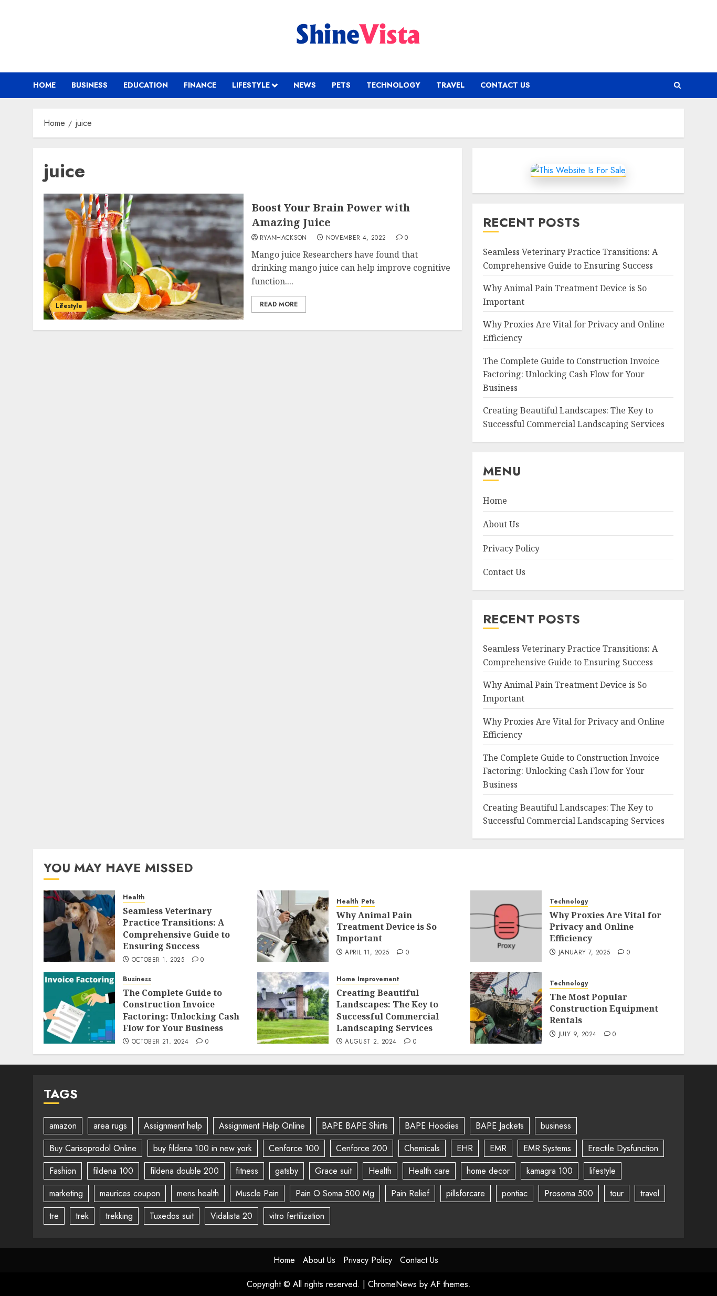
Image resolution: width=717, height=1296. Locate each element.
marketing (66, 1193)
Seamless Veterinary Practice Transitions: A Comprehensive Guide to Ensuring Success (176, 928)
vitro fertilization (296, 1216)
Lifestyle (251, 85)
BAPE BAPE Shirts (355, 1126)
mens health (198, 1193)
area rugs (110, 1126)
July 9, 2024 (577, 1035)
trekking (119, 1216)
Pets (341, 85)
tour (617, 1193)
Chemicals (422, 1148)
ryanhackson (283, 238)
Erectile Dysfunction (623, 1148)
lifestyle (602, 1171)
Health (134, 897)
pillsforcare (465, 1193)
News (304, 85)
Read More (279, 304)
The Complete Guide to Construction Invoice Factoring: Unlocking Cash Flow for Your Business (571, 374)
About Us (501, 524)
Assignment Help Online (262, 1126)
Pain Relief (410, 1193)
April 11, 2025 (367, 953)
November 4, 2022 (356, 238)
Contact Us (505, 85)
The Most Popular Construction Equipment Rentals (604, 1008)
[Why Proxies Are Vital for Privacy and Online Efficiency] (506, 926)
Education (145, 85)
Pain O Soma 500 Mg (335, 1193)
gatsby (286, 1171)
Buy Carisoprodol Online (92, 1148)
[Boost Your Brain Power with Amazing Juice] (144, 257)
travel (649, 1193)
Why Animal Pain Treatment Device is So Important (386, 926)
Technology (393, 85)
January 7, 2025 (584, 953)
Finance (200, 85)
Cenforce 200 (361, 1148)
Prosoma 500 (568, 1193)
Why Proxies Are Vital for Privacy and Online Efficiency (605, 926)
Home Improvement (367, 979)
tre (54, 1216)
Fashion (62, 1171)
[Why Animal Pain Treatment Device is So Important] (293, 926)
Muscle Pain (257, 1193)
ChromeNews (392, 1284)
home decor (488, 1171)
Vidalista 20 (231, 1216)
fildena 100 (113, 1171)
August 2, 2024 (370, 1042)
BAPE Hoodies (432, 1126)
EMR (498, 1148)
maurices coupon (130, 1193)
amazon (63, 1126)
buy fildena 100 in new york (202, 1148)
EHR (465, 1148)
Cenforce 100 (294, 1148)
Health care (429, 1171)
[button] (677, 85)
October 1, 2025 (158, 960)
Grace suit (333, 1171)
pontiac (515, 1193)
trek (82, 1216)
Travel (450, 85)
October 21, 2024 (160, 1042)
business (556, 1126)
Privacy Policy (511, 548)
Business (89, 85)
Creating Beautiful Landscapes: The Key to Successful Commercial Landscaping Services (387, 1010)
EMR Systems (547, 1148)
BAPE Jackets (500, 1126)
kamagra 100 (549, 1171)
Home (44, 85)
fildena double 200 (184, 1171)
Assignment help (173, 1126)
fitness (247, 1171)
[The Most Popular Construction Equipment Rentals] (506, 1008)
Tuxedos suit (172, 1216)
